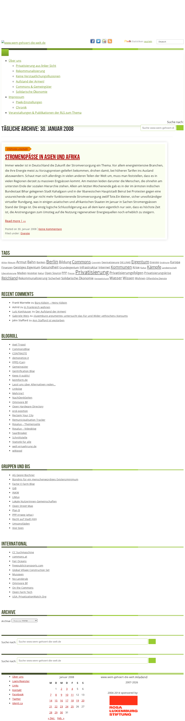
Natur (41, 273)
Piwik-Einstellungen (29, 102)
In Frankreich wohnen (37, 307)
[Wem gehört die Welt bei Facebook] (93, 41)
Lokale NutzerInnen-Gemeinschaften (34, 501)
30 (61, 712)
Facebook (17, 694)
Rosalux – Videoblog (24, 428)
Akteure (12, 262)
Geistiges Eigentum (26, 267)
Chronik (21, 107)
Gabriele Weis (20, 316)
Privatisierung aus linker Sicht (36, 66)
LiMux (16, 497)
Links (15, 685)
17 (66, 700)
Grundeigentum (69, 267)
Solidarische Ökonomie (31, 92)
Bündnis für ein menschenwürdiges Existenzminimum (45, 479)
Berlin (52, 261)
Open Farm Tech (22, 592)
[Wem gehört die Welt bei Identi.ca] (104, 41)
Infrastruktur (89, 267)
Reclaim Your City (22, 415)
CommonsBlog (21, 349)
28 (50, 712)
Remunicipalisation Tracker (28, 420)
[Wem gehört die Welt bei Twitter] (98, 41)
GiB (14, 488)
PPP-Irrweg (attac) (22, 514)
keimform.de (20, 380)
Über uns (15, 61)
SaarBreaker (19, 433)
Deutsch (162, 42)
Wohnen (140, 278)
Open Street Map (22, 506)
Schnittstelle (19, 437)
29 (56, 712)
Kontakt (16, 690)
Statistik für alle (21, 442)
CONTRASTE (19, 353)
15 (56, 700)
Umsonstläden (21, 523)
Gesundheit (50, 267)
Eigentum (140, 261)
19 (77, 700)
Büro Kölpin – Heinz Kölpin (51, 302)
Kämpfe (154, 267)
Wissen (128, 278)
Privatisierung (92, 272)
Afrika (4, 262)
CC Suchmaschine (23, 552)
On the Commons (22, 587)
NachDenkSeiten (22, 397)
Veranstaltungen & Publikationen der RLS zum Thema (45, 113)
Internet (104, 267)
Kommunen (121, 267)
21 (50, 706)
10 (66, 694)
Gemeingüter (20, 366)
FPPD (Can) (18, 362)
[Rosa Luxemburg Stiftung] (123, 715)
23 (61, 706)
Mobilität (32, 273)
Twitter (16, 699)
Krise (136, 267)
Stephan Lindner (17, 149)
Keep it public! (21, 375)
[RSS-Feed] (110, 41)
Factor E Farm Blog (23, 484)
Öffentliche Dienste (156, 278)
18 (72, 700)
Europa (175, 262)
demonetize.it (20, 358)
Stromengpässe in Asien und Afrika (42, 157)
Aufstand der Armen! (30, 81)
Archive (5, 621)
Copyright (96, 262)
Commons (81, 261)
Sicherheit (54, 278)
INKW (15, 492)
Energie (25, 233)
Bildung (65, 262)
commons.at (19, 556)
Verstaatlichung (101, 278)
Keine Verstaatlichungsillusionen (38, 76)
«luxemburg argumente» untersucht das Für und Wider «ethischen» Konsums (80, 316)
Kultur (143, 267)
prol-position (20, 411)
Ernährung (164, 262)
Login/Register (21, 681)
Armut (21, 262)
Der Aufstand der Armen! (51, 311)
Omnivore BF (20, 402)
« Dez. (51, 718)
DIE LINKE (125, 262)
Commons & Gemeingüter (34, 87)
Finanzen (7, 267)
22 (56, 706)
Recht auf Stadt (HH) (24, 519)
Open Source (53, 273)
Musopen (18, 574)
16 (61, 700)
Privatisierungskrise (157, 273)
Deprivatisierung (110, 262)
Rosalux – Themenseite (26, 424)
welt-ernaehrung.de (24, 446)
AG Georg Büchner (23, 475)
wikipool (17, 450)
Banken (41, 262)
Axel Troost (19, 344)
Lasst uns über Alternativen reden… (34, 384)
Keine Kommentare (50, 229)
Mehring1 (18, 393)
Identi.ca (17, 703)
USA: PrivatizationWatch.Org (29, 596)
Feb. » (60, 718)
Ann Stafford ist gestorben (48, 320)
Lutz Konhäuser (21, 311)
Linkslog (17, 388)
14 (50, 700)
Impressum (16, 97)
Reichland (9, 277)
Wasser (115, 277)
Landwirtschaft (169, 267)
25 (72, 706)
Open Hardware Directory (27, 406)
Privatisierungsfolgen (126, 272)
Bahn (31, 262)
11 (72, 694)
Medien (22, 273)
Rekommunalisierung (30, 71)
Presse (71, 273)
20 (82, 700)
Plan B (16, 510)
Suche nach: (175, 122)
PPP (64, 273)
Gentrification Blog (23, 371)
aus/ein (148, 41)
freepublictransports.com (27, 565)
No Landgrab (20, 579)
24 (66, 706)
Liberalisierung (8, 273)
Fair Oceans (19, 561)
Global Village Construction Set (31, 570)
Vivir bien (18, 528)
